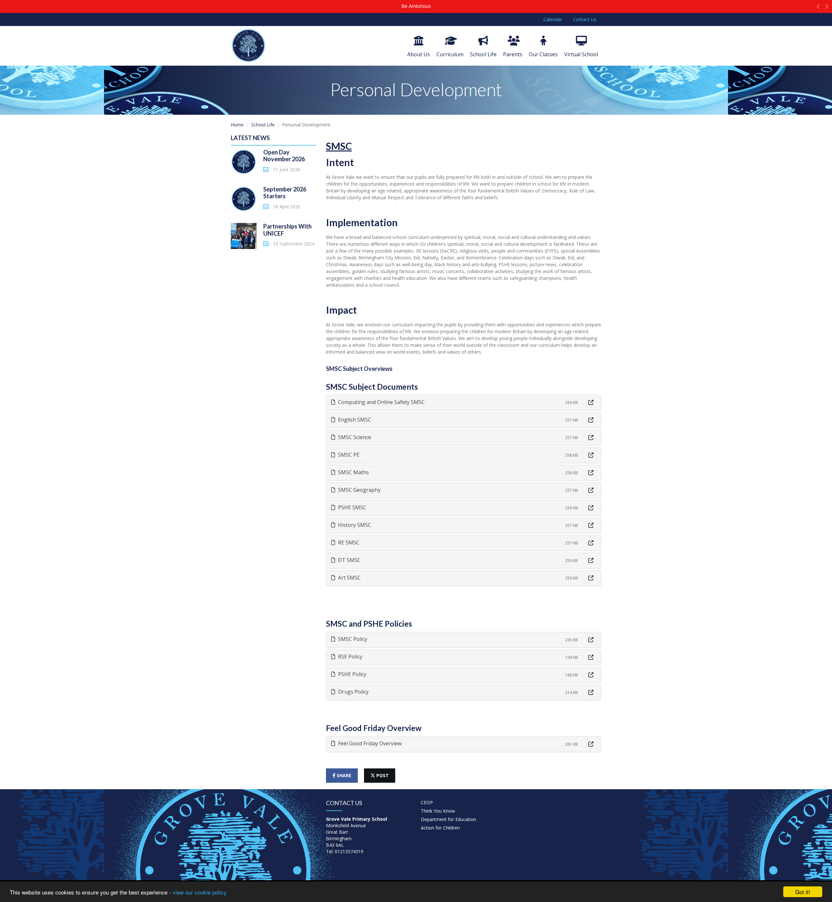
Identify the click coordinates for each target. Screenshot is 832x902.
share (343, 775)
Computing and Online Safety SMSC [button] (381, 402)
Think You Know (438, 811)
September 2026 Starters (284, 193)
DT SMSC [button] (349, 560)
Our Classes (543, 54)
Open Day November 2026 (284, 156)
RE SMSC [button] (348, 542)
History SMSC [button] (354, 525)
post (382, 775)
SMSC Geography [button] (359, 489)
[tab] (463, 402)
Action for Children (440, 828)
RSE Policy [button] (349, 656)
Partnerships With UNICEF (287, 230)
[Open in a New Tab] (591, 402)
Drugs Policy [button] (353, 691)
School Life (483, 54)
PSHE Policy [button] (351, 674)
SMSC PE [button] (348, 454)
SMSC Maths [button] (353, 472)
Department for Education (448, 819)
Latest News (250, 137)
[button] (818, 8)
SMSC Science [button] (354, 437)
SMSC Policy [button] (352, 639)
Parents (512, 54)
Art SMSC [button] (349, 577)
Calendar (552, 19)
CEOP (427, 802)
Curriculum (449, 54)
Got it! (802, 892)
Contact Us (584, 19)
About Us (418, 54)
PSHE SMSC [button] (351, 507)
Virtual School (581, 54)
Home (237, 125)
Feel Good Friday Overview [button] (369, 743)
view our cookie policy (200, 892)
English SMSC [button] (354, 419)
